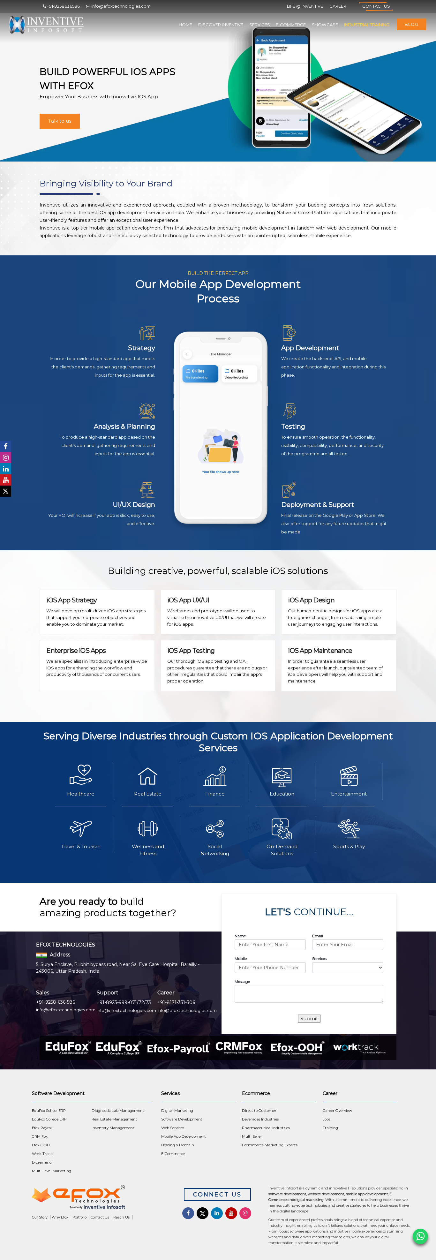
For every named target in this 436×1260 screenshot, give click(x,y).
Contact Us (376, 6)
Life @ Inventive (305, 6)
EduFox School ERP (49, 1110)
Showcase (325, 24)
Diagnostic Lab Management (118, 1110)
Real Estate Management (114, 1119)
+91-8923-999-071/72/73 (124, 1002)
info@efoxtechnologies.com (65, 1009)
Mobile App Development (183, 1136)
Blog (411, 24)
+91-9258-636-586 (55, 1002)
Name (240, 935)
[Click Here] (100, 1198)
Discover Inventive (220, 24)
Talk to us (59, 121)
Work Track (42, 1153)
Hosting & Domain (177, 1145)
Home (185, 24)
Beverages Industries (260, 1119)
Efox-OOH (41, 1145)
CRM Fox (40, 1136)
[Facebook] (5, 446)
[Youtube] (5, 480)
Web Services (172, 1128)
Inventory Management (113, 1128)
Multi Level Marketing (51, 1171)
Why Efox (60, 1217)
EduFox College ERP (49, 1119)
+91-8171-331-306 (176, 1002)
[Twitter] (5, 491)
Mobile (241, 958)
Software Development (181, 1119)
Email (317, 935)
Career (337, 6)
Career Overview (337, 1110)
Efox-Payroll (42, 1128)
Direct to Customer (259, 1110)
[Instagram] (5, 457)
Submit (309, 1018)
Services (259, 24)
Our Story (40, 1217)
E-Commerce (291, 24)
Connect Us (217, 1194)
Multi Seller (252, 1136)
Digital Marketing (177, 1110)
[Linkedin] (5, 468)
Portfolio (79, 1217)
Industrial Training (366, 24)
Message (242, 981)
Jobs (326, 1119)
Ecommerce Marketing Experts (269, 1145)
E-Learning (42, 1162)
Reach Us (121, 1217)
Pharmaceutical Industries (266, 1128)
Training (330, 1128)
